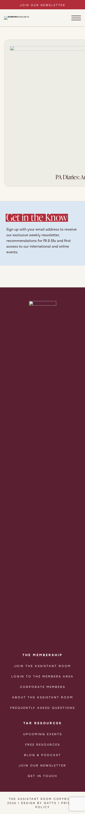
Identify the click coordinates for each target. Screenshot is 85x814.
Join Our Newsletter (42, 765)
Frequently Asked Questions (42, 707)
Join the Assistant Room (42, 666)
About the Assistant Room (42, 697)
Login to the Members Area (42, 676)
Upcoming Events (42, 734)
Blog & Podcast (42, 755)
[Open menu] (76, 18)
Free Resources (42, 744)
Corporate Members (42, 687)
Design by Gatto (39, 803)
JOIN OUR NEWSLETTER (42, 5)
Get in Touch (42, 776)
